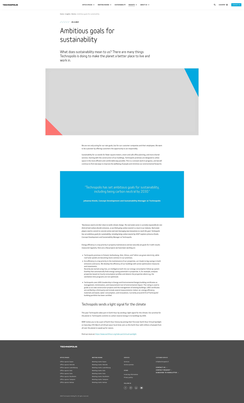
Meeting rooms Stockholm (100, 376)
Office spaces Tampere (67, 379)
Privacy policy (128, 377)
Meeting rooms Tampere (100, 379)
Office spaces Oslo (66, 370)
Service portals (129, 364)
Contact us (236, 5)
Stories (73, 14)
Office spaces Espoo (66, 362)
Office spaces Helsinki (67, 364)
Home (62, 14)
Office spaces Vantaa (67, 382)
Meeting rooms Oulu (99, 373)
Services (126, 362)
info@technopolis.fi (162, 362)
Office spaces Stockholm (68, 376)
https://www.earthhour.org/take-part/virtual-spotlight (115, 334)
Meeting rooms (97, 357)
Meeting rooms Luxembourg (101, 367)
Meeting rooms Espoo (99, 362)
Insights (67, 14)
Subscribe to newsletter (166, 372)
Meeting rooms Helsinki (100, 364)
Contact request (163, 370)
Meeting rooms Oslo (98, 370)
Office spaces (64, 357)
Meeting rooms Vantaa (99, 382)
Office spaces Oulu (66, 373)
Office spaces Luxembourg (69, 367)
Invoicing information (131, 374)
